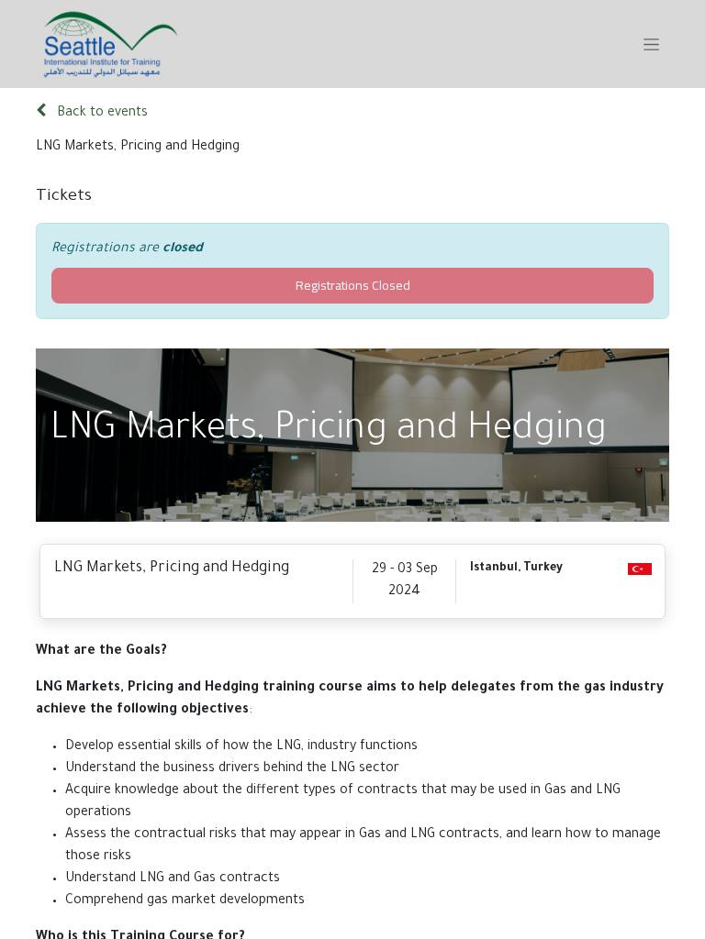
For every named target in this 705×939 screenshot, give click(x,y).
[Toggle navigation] (651, 44)
